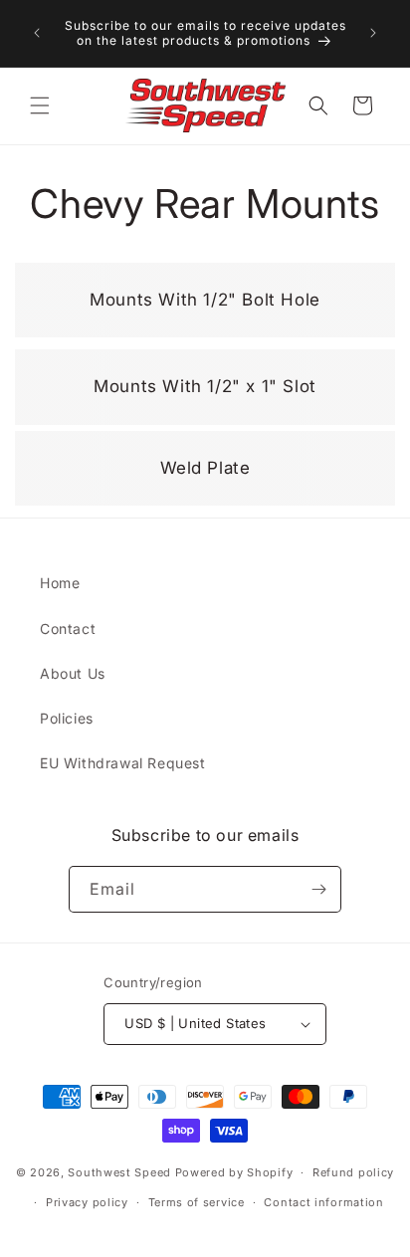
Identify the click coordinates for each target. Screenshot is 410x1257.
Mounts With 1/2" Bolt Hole (192, 276)
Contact (68, 628)
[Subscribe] (318, 889)
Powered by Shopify (234, 1172)
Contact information (323, 1202)
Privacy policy (87, 1202)
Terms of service (196, 1202)
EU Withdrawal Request (123, 762)
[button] (40, 105)
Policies (67, 718)
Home (60, 582)
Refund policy (353, 1172)
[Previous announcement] (37, 33)
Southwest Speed (119, 1172)
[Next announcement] (373, 33)
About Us (72, 673)
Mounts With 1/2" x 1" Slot (192, 362)
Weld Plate (191, 444)
